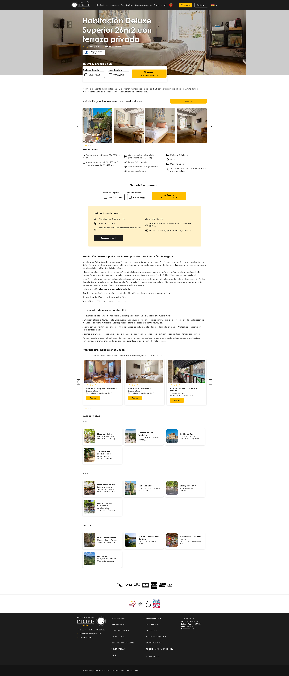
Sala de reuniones (153, 643)
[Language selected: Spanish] (214, 5)
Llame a (202, 5)
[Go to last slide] (77, 382)
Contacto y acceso (143, 5)
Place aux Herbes (105, 434)
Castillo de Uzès (186, 434)
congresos (114, 5)
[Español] (214, 5)
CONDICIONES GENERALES (109, 670)
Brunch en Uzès (145, 486)
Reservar (149, 73)
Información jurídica (90, 670)
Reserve (187, 5)
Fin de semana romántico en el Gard (159, 650)
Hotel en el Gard (119, 618)
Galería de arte (160, 5)
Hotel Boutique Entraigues (123, 643)
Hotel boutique (152, 618)
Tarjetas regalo (171, 5)
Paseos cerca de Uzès (106, 538)
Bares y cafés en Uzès (189, 486)
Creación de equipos (155, 637)
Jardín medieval (104, 451)
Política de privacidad (129, 670)
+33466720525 (85, 637)
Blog (114, 655)
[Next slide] (211, 125)
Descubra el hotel (108, 238)
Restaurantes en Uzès (106, 485)
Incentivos (150, 631)
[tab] (86, 145)
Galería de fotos (153, 657)
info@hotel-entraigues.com (90, 633)
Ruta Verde (102, 556)
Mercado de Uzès (104, 503)
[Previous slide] (77, 125)
